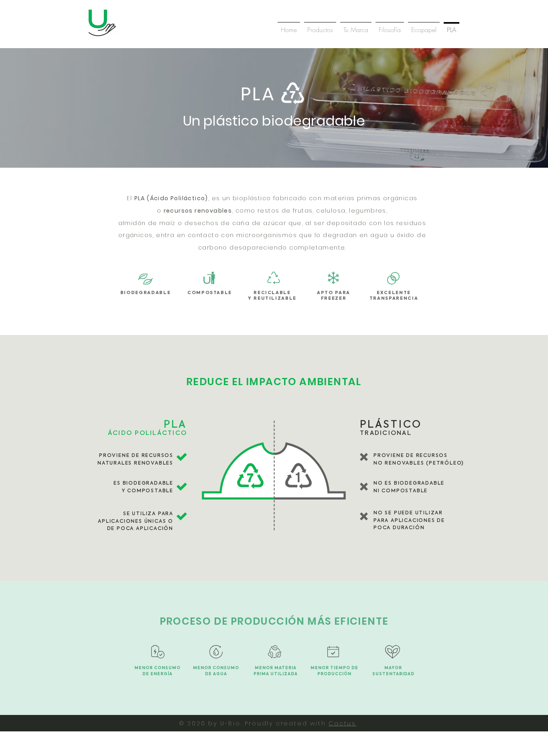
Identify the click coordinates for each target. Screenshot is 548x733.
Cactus (342, 723)
